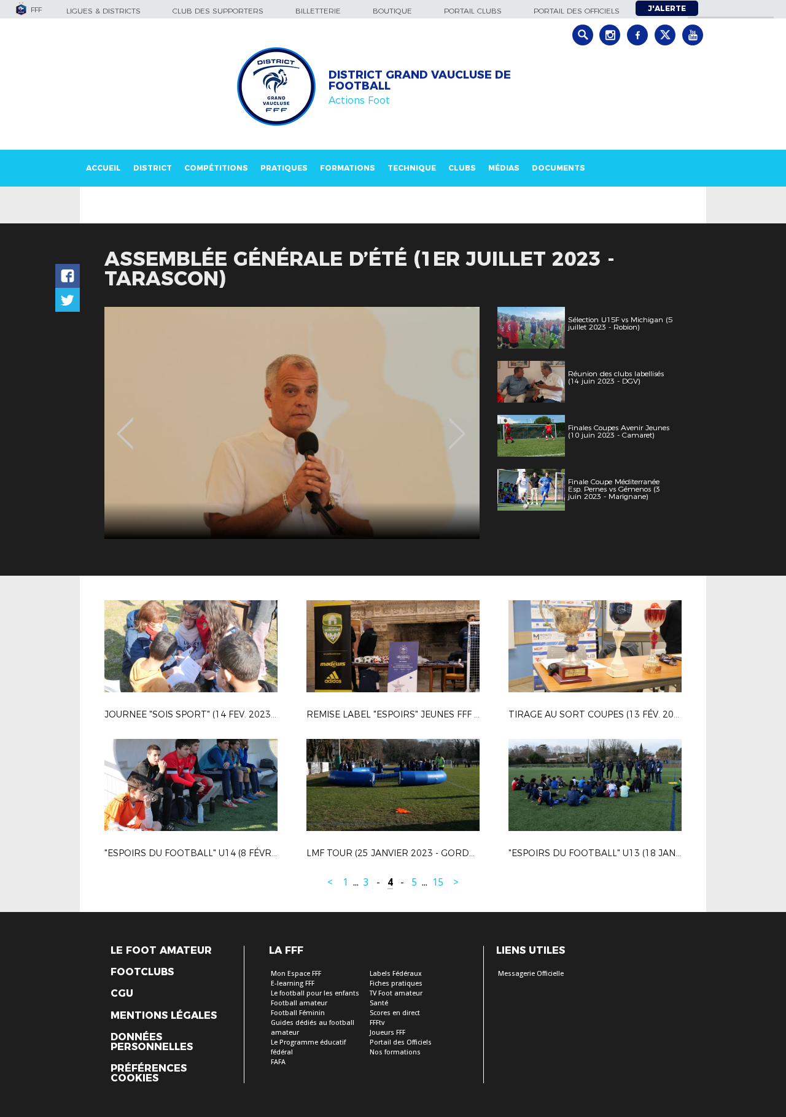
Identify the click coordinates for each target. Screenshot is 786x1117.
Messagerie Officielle (531, 974)
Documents (558, 167)
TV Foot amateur (396, 993)
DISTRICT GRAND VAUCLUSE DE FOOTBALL (420, 80)
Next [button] (457, 425)
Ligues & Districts (103, 10)
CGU (122, 994)
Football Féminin (298, 1013)
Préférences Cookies (149, 1073)
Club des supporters (218, 10)
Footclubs (142, 972)
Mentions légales (164, 1016)
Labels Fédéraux (396, 974)
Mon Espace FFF (296, 974)
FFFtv (377, 1023)
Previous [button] (125, 425)
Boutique (392, 10)
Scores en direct (395, 1013)
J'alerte (667, 8)
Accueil (103, 167)
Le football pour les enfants (315, 993)
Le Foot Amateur (161, 951)
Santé (379, 1003)
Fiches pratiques (396, 984)
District (152, 167)
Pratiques (284, 167)
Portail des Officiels (401, 1042)
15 (437, 882)
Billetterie (318, 10)
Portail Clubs (473, 10)
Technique (411, 167)
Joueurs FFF (387, 1033)
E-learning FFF (292, 984)
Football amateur (299, 1003)
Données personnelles (152, 1042)
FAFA (278, 1062)
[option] (292, 423)
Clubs (462, 167)
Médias (503, 167)
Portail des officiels (577, 10)
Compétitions (216, 167)
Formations (347, 167)
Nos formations (395, 1052)
